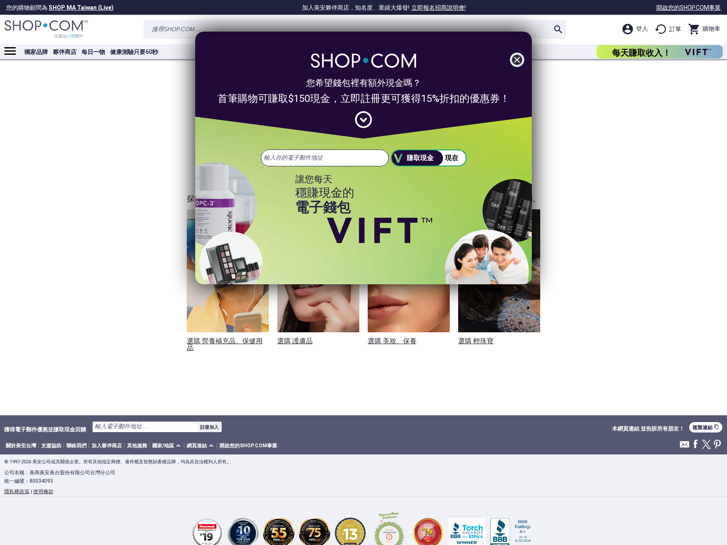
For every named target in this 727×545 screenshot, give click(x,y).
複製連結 (706, 427)
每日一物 (93, 51)
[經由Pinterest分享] (717, 445)
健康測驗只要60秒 (134, 51)
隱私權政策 (16, 491)
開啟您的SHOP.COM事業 (688, 8)
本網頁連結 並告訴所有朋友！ (648, 429)
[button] (167, 445)
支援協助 (51, 446)
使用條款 (43, 491)
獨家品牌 (36, 51)
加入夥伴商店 (107, 446)
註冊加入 (209, 427)
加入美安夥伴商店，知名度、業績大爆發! (384, 8)
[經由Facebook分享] (695, 444)
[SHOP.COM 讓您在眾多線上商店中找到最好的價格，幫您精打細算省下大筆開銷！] (46, 29)
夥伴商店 (65, 51)
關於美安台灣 (21, 446)
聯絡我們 (76, 446)
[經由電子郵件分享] (684, 447)
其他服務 (137, 446)
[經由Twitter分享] (706, 445)
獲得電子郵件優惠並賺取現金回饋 (45, 429)
